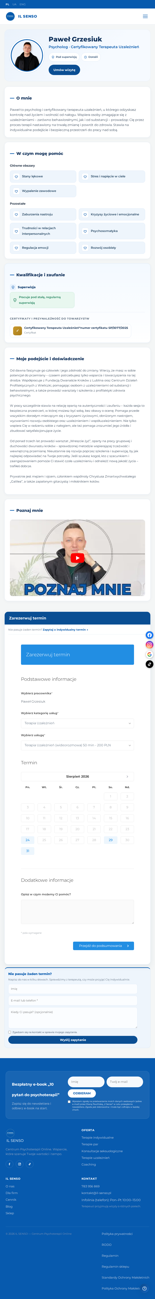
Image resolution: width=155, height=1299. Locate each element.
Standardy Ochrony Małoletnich (125, 1277)
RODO (107, 1245)
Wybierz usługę (32, 735)
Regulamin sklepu (115, 1266)
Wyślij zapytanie (73, 1040)
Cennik (11, 1200)
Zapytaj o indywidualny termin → (65, 629)
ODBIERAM (82, 1093)
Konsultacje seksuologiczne (102, 1151)
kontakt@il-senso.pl (96, 1193)
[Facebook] (149, 635)
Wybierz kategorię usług (39, 713)
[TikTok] (149, 664)
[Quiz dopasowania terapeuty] (144, 1288)
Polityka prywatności (117, 1234)
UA (14, 4)
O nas (10, 1186)
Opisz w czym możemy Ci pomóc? (46, 894)
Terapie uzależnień (96, 1158)
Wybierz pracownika (36, 693)
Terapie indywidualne (98, 1137)
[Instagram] (149, 645)
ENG (23, 4)
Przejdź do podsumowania (100, 946)
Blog (9, 1206)
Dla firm (12, 1193)
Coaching (89, 1164)
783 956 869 (90, 1186)
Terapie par (90, 1144)
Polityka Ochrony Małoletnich (124, 1288)
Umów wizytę (64, 70)
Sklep (10, 1213)
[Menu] (145, 16)
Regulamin (110, 1256)
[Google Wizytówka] (149, 654)
